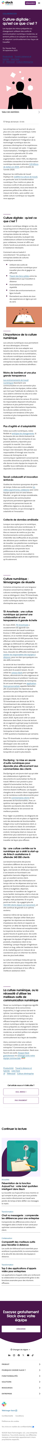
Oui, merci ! (21, 1092)
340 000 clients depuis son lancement (19, 905)
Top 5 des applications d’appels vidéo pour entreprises (19, 1270)
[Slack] (7, 3)
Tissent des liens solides (19, 276)
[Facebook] (19, 1355)
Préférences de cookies (10, 1421)
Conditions (20, 1416)
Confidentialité (7, 1416)
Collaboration (10, 13)
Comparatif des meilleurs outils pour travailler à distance (18, 1243)
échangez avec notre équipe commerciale (19, 1056)
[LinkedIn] (9, 1355)
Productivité (8, 56)
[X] (23, 1355)
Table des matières (10, 112)
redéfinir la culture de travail (25, 177)
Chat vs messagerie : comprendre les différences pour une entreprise (20, 1217)
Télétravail (10, 62)
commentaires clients (20, 798)
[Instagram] (14, 1355)
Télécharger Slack (8, 1411)
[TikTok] (33, 1355)
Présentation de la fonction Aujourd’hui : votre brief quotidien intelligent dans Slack (20, 1186)
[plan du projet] (21, 1157)
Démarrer (30, 3)
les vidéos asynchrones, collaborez (19, 488)
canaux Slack (16, 672)
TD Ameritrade (22, 625)
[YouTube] (28, 1355)
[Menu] (39, 3)
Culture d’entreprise (24, 62)
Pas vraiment (21, 1100)
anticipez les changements (23, 433)
